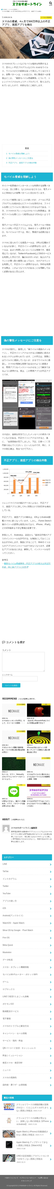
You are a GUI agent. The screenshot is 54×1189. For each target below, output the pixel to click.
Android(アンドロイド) (13, 915)
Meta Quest (8, 945)
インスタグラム (10, 879)
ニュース (7, 1070)
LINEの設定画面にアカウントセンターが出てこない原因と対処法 (32, 1159)
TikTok (5, 871)
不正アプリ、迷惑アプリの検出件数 (21, 163)
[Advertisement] (27, 117)
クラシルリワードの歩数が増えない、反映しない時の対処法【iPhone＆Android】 (32, 1121)
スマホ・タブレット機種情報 (16, 967)
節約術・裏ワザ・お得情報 (15, 1085)
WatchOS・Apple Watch (13, 923)
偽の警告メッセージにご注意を (19, 158)
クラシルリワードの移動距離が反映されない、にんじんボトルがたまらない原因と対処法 (32, 1107)
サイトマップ (27, 1181)
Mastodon (7, 952)
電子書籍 (7, 1018)
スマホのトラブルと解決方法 (16, 1026)
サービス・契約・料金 (13, 1040)
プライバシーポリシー (28, 1178)
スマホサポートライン (25, 1185)
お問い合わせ (43, 1178)
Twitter (6, 886)
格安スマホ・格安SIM (12, 1063)
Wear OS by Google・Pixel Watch (18, 930)
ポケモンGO (8, 1004)
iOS (4, 908)
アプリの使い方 (10, 901)
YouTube (7, 893)
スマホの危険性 (10, 1077)
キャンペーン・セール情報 (15, 1033)
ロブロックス (9, 989)
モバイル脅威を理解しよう (18, 154)
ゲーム (6, 982)
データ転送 (8, 960)
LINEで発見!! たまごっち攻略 (16, 996)
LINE (5, 864)
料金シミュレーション (13, 1055)
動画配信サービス (11, 1011)
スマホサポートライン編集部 (24, 828)
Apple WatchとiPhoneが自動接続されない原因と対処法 (32, 1133)
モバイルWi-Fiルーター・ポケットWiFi (20, 974)
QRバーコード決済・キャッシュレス (19, 1048)
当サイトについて (12, 1178)
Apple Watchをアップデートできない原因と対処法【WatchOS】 (32, 1145)
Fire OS (6, 937)
